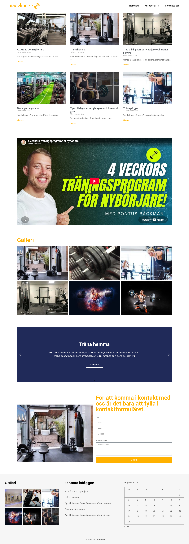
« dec (127, 526)
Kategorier (150, 5)
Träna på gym (130, 108)
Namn (98, 417)
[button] (20, 355)
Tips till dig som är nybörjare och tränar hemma (88, 503)
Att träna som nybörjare (30, 49)
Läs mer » (20, 61)
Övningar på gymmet (28, 108)
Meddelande (101, 440)
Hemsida (134, 5)
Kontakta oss (172, 5)
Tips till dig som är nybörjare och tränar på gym (87, 515)
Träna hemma (78, 49)
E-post (99, 429)
